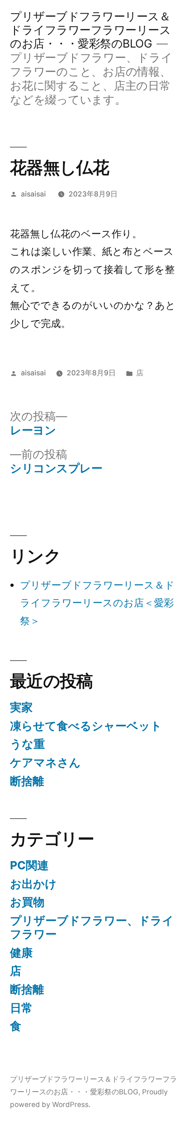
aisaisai (33, 194)
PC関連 (29, 865)
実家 (21, 707)
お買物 (27, 902)
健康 (21, 952)
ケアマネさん (45, 762)
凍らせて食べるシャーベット (86, 726)
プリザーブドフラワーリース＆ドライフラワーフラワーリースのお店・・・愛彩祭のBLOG (90, 30)
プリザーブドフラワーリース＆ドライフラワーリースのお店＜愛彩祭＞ (97, 603)
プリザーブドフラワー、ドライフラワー (92, 927)
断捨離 (27, 781)
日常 (21, 1008)
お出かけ (33, 884)
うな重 (27, 744)
